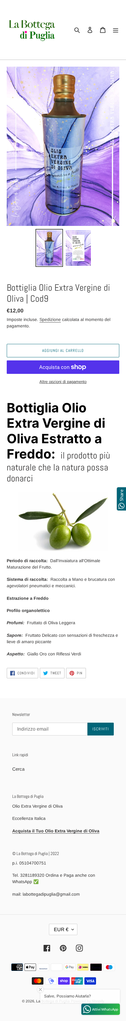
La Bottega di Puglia (53, 1001)
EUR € (61, 929)
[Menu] (115, 29)
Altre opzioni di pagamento (63, 381)
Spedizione (50, 319)
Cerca (18, 769)
